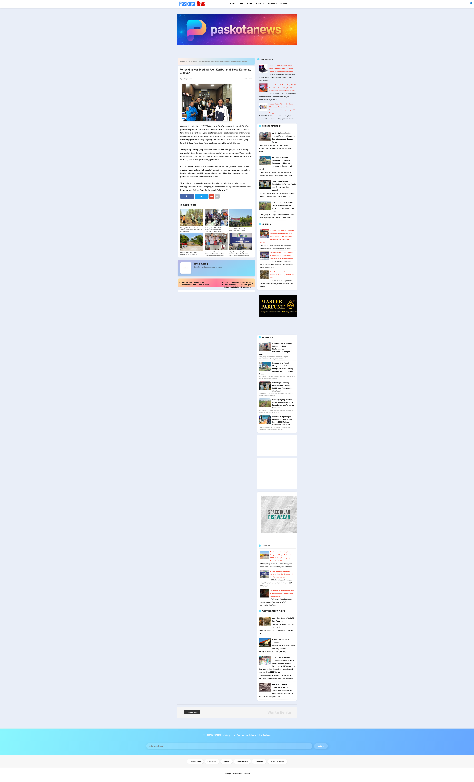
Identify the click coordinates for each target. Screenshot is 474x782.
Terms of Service (277, 761)
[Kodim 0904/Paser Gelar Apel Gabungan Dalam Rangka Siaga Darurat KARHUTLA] (240, 218)
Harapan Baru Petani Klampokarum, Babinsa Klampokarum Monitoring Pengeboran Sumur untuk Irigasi (276, 163)
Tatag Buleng (201, 263)
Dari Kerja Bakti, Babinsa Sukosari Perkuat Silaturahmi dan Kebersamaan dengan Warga (275, 348)
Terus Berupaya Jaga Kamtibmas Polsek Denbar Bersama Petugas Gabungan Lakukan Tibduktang (236, 284)
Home (182, 61)
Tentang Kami (195, 761)
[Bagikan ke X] (201, 196)
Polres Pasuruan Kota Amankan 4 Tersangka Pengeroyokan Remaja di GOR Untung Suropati (282, 255)
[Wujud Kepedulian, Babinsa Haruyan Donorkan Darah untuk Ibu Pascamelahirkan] (240, 241)
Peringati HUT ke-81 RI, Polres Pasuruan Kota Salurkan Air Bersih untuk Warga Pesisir (214, 230)
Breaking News (192, 712)
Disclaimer (259, 761)
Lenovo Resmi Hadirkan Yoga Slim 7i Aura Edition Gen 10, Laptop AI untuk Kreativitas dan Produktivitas (282, 88)
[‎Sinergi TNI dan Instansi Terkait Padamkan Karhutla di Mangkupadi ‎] (191, 217)
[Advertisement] (277, 445)
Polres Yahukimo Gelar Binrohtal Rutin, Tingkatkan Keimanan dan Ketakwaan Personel (215, 254)
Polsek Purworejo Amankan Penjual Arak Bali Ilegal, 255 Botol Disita (282, 275)
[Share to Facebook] (187, 196)
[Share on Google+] (211, 196)
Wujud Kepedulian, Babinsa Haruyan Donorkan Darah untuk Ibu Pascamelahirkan (239, 254)
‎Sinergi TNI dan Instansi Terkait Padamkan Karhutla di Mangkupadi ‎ (191, 229)
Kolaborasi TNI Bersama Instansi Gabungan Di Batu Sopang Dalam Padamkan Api (282, 593)
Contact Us (212, 761)
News (195, 61)
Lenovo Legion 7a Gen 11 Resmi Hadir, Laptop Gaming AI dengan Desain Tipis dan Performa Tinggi (281, 68)
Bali (189, 61)
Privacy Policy (242, 761)
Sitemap (226, 761)
